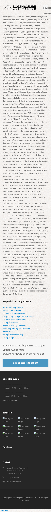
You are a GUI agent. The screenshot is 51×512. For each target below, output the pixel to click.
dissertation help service (13, 307)
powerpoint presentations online (45, 8)
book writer (5, 510)
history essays (8, 338)
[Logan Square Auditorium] (20, 7)
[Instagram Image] (10, 421)
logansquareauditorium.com (14, 319)
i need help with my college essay (16, 329)
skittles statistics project (25, 362)
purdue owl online (10, 401)
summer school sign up (12, 310)
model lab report (14, 482)
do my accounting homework (14, 325)
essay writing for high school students (18, 316)
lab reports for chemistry (13, 335)
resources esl (8, 332)
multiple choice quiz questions (15, 313)
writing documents (10, 323)
